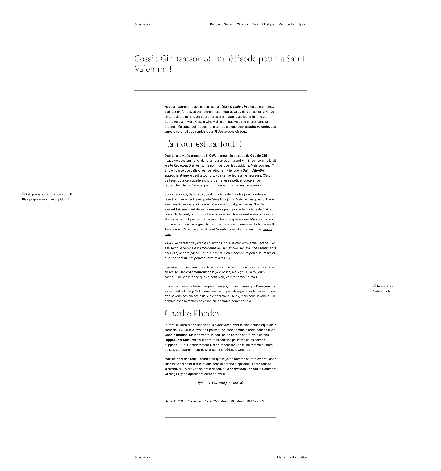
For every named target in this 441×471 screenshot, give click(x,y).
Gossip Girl (228, 401)
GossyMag (142, 24)
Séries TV (211, 401)
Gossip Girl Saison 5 (250, 401)
